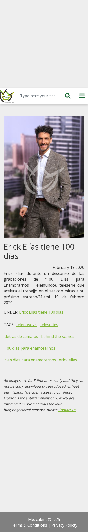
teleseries (49, 324)
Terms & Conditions (29, 525)
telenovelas (26, 324)
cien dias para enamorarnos (30, 359)
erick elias (68, 359)
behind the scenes (57, 336)
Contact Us (67, 409)
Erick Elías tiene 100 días (41, 312)
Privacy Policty (64, 525)
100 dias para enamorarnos (30, 348)
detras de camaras (21, 336)
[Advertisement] (44, 44)
